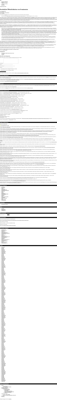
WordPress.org (3, 210)
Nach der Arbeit (3, 194)
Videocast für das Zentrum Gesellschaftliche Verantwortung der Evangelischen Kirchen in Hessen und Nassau (35, 118)
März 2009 (3, 369)
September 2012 (4, 341)
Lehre (2, 234)
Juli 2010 (3, 358)
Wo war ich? (3, 396)
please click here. (14, 86)
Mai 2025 (3, 255)
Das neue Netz (2, 12)
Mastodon (47, 77)
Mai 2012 (3, 344)
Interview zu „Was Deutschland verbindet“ (5, 94)
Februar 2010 (3, 361)
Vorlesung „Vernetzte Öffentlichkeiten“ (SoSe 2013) (9, 395)
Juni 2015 (3, 326)
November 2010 (4, 356)
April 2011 (3, 352)
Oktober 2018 (3, 301)
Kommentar (1, 63)
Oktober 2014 (3, 330)
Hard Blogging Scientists (5, 204)
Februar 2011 (3, 354)
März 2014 (3, 333)
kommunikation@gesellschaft (5, 190)
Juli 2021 (3, 283)
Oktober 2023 (3, 266)
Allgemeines (3, 229)
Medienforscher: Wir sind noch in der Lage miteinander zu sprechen (8, 98)
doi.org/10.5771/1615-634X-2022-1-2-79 (21, 180)
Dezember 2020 (3, 287)
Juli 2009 (3, 366)
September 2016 (4, 317)
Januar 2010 (3, 362)
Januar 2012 (3, 347)
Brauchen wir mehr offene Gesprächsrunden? (5, 97)
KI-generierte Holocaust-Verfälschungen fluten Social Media (7, 101)
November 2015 (4, 323)
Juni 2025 (3, 254)
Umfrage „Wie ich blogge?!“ (8, 392)
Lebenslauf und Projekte (5, 388)
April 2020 (3, 291)
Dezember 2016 (3, 315)
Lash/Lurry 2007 (27, 17)
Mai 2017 (3, 311)
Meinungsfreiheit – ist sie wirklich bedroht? (5, 102)
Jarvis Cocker (55, 17)
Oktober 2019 (3, 293)
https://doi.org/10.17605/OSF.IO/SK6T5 (43, 133)
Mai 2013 (3, 338)
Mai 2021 (3, 284)
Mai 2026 (3, 248)
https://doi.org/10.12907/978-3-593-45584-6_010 (6, 158)
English (2, 188)
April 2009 (3, 368)
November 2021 (4, 280)
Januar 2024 (3, 265)
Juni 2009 (3, 367)
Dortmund (6, 14)
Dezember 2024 (3, 258)
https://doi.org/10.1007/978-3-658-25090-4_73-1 (15, 182)
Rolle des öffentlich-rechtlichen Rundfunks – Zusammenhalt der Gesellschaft (9, 105)
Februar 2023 (3, 271)
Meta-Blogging (3, 193)
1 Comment (2, 13)
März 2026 (3, 249)
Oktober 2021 (3, 281)
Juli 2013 (3, 336)
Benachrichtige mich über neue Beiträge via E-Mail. (7, 70)
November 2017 (4, 307)
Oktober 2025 (3, 252)
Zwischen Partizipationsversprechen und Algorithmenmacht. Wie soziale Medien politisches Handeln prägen (20, 177)
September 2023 (4, 267)
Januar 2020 (3, 292)
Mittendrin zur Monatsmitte (5, 236)
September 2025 (4, 253)
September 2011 (4, 349)
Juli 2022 (3, 275)
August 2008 (3, 374)
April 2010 (3, 360)
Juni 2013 (3, 337)
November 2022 (4, 273)
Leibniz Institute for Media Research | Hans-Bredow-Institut (41, 85)
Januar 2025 (3, 257)
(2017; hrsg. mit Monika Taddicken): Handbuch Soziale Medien (8, 225)
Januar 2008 (3, 379)
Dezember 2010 (3, 355)
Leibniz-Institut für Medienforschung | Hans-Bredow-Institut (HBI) (32, 79)
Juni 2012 (3, 343)
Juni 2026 (3, 247)
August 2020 (3, 289)
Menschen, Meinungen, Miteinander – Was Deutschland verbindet (11, 93)
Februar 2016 (3, 322)
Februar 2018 (3, 305)
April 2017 (3, 312)
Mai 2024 (3, 262)
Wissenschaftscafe (7, 12)
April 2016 (3, 320)
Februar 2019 (3, 298)
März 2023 (3, 270)
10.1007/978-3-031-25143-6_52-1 (48, 138)
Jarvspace (47, 21)
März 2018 (3, 304)
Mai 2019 (3, 296)
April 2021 (3, 285)
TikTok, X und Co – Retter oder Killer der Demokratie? (7, 106)
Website (1, 67)
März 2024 (3, 263)
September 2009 (4, 365)
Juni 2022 (3, 276)
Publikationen (3, 197)
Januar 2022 (3, 279)
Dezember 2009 (3, 363)
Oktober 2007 (3, 381)
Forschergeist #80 (11, 119)
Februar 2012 (3, 346)
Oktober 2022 (3, 274)
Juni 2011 (3, 351)
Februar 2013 (3, 339)
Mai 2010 (3, 359)
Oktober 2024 (3, 259)
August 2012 (3, 342)
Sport (2, 198)
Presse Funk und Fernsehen (5, 196)
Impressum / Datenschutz (5, 387)
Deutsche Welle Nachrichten (16, 111)
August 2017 (3, 309)
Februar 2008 (3, 378)
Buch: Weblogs (6, 390)
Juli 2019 (3, 295)
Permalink (3, 54)
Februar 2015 (3, 328)
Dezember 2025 (3, 251)
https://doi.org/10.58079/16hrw (6, 127)
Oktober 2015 (3, 324)
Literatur (3, 192)
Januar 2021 (3, 286)
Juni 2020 (3, 290)
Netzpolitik (3, 195)
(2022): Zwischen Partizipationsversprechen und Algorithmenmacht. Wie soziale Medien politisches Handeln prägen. (14, 220)
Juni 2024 (3, 261)
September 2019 (4, 294)
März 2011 (3, 353)
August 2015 (3, 325)
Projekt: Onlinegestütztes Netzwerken (9, 391)
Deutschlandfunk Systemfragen (15, 109)
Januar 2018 (3, 306)
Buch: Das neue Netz (7, 389)
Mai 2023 (3, 269)
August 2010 (3, 357)
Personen (16, 31)
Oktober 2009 (3, 364)
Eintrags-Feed (3, 209)
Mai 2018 (3, 303)
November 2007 (4, 380)
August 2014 (3, 331)
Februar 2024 (3, 264)
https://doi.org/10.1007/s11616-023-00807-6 (8, 160)
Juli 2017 (3, 310)
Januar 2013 (3, 340)
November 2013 (4, 334)
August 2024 (3, 260)
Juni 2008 (3, 375)
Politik (2, 238)
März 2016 (3, 321)
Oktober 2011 (3, 348)
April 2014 (3, 332)
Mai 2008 (3, 376)
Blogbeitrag (33, 17)
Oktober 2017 (3, 308)
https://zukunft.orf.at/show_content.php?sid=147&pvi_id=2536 (15, 137)
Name (1, 64)
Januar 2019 (3, 299)
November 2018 (4, 300)
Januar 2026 (3, 250)
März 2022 (3, 278)
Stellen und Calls (4, 199)
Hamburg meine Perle (4, 189)
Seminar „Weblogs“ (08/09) (6, 394)
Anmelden (3, 208)
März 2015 (3, 327)
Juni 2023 (3, 268)
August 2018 (3, 302)
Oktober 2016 (3, 316)
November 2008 (4, 372)
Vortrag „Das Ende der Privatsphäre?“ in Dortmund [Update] (11, 49)
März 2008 (3, 377)
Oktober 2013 (3, 335)
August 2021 (3, 282)
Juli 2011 (3, 350)
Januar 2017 (3, 314)
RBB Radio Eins (23, 110)
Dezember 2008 (3, 371)
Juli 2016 (3, 318)
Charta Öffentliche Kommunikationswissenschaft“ (11, 81)
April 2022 (3, 277)
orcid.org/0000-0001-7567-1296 (5, 125)
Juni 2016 (3, 319)
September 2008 (4, 373)
